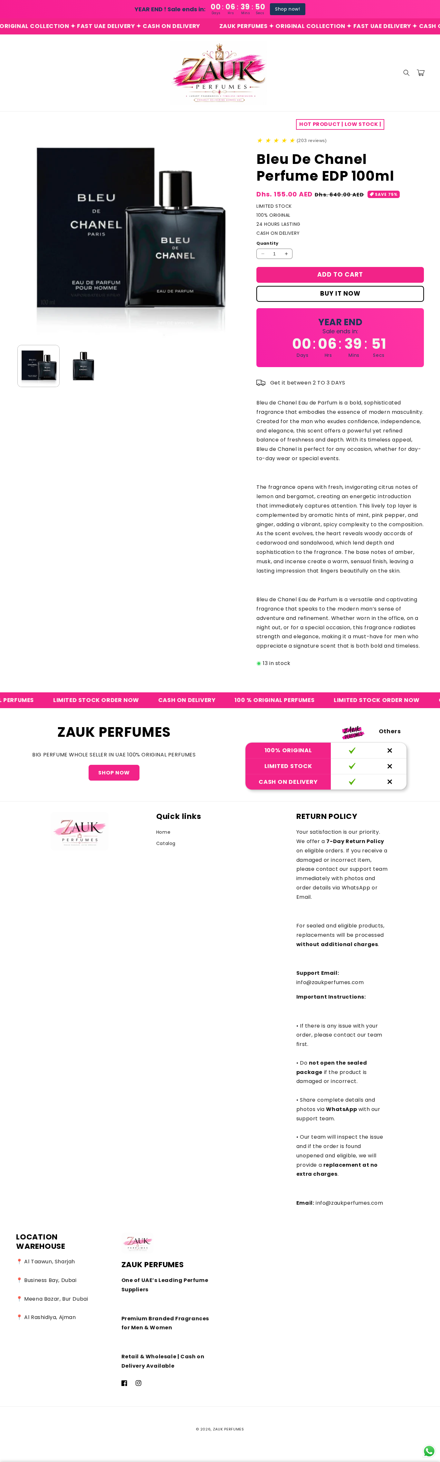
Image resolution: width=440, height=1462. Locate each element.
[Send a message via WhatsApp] (429, 1451)
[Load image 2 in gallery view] (83, 366)
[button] (406, 73)
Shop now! (287, 9)
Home (163, 832)
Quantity (267, 243)
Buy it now (340, 293)
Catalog (166, 843)
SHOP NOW (114, 772)
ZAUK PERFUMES (228, 1429)
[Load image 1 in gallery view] (38, 366)
